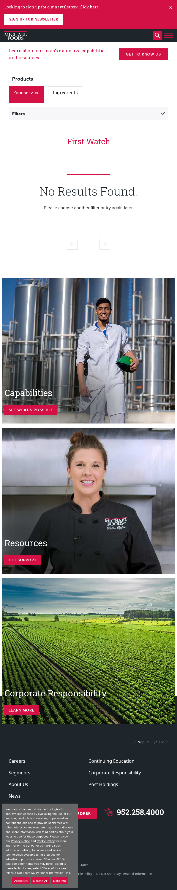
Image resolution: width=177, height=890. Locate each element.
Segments (19, 773)
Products (22, 79)
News (15, 796)
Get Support (22, 560)
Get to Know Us (143, 54)
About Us (18, 784)
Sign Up (144, 742)
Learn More (21, 710)
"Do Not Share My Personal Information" (38, 873)
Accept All (21, 881)
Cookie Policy (82, 874)
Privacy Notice (20, 841)
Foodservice (26, 92)
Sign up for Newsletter (33, 19)
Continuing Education (111, 761)
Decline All (40, 881)
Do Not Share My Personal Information (124, 874)
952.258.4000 (140, 812)
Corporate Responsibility (114, 773)
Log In (163, 742)
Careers (17, 761)
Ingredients (65, 92)
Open (163, 113)
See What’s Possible (31, 409)
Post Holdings (103, 784)
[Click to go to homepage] (15, 35)
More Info (59, 881)
